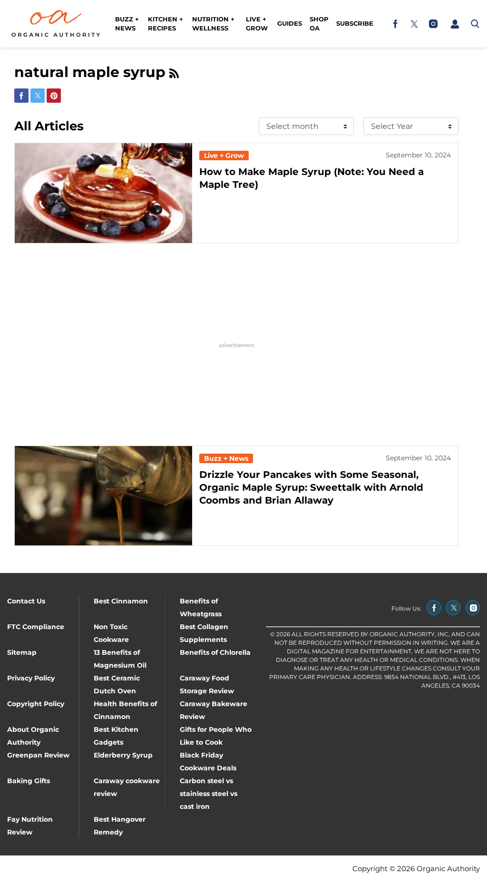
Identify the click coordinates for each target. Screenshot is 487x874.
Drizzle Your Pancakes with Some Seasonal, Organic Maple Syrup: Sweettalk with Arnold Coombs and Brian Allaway (311, 487)
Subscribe (354, 23)
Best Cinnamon (121, 601)
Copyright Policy (35, 703)
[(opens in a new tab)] (395, 24)
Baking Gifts (28, 781)
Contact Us (26, 601)
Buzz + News (127, 23)
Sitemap (22, 652)
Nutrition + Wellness (213, 23)
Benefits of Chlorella (215, 652)
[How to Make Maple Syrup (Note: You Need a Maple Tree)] (103, 193)
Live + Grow (257, 23)
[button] (454, 24)
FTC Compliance (35, 626)
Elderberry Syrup (123, 755)
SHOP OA (319, 23)
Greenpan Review (38, 755)
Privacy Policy (31, 678)
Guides (289, 23)
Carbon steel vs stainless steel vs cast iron (208, 794)
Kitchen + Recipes (165, 23)
